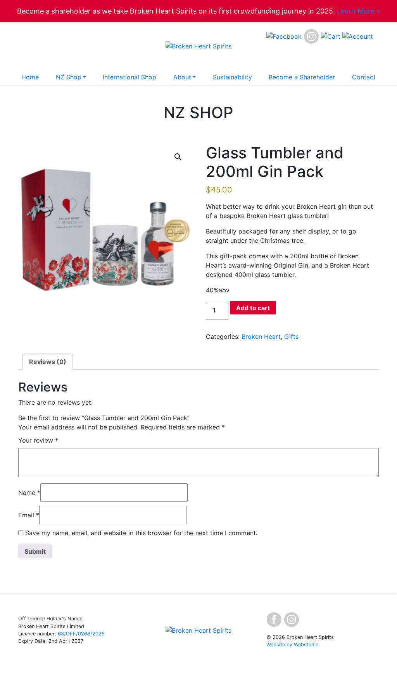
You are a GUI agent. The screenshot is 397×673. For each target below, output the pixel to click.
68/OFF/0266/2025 (81, 634)
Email (28, 515)
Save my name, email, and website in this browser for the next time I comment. (141, 533)
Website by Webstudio (292, 644)
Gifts (291, 336)
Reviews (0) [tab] (47, 362)
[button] (178, 157)
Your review (38, 440)
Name (29, 492)
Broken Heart (261, 336)
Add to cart (253, 308)
